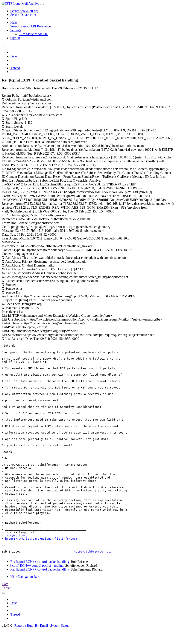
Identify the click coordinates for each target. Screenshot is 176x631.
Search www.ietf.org (24, 11)
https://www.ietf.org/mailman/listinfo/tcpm (41, 538)
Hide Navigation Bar (24, 576)
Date (13, 56)
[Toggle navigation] (42, 4)
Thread (15, 68)
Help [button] (13, 22)
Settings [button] (15, 30)
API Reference (40, 26)
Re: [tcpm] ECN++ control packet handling (39, 561)
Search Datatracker (23, 15)
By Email (41, 625)
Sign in (15, 38)
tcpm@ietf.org (16, 535)
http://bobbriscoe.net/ (93, 551)
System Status (59, 625)
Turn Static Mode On (33, 34)
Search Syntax (20, 26)
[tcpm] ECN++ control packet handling (37, 565)
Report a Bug (23, 625)
